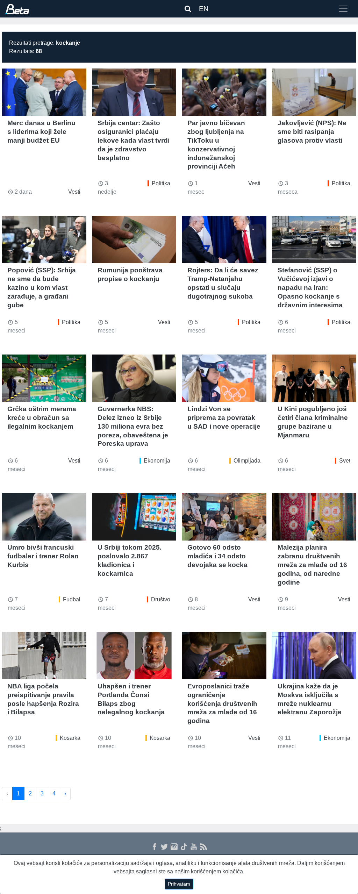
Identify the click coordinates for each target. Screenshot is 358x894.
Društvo (160, 599)
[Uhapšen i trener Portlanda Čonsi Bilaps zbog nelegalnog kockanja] (134, 655)
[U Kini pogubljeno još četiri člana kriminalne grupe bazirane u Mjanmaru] (314, 378)
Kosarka (70, 738)
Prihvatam (179, 884)
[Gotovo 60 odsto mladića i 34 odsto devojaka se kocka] (224, 517)
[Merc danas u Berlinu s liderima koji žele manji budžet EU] (44, 92)
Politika (161, 183)
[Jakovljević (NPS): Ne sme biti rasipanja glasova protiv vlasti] (314, 92)
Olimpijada (247, 461)
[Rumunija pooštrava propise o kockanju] (134, 239)
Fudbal (71, 599)
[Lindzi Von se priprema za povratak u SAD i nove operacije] (224, 378)
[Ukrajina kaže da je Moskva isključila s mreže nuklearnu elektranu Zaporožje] (314, 655)
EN (203, 9)
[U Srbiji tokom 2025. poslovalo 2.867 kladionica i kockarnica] (134, 517)
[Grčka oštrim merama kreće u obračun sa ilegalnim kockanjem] (44, 378)
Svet (344, 461)
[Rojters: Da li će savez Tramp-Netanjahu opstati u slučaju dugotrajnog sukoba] (224, 239)
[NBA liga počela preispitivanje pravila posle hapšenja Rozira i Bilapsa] (44, 655)
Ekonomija (157, 461)
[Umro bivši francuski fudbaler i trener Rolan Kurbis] (44, 517)
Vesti (74, 192)
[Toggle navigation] (343, 8)
